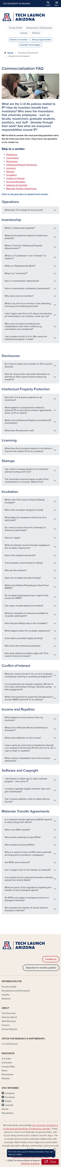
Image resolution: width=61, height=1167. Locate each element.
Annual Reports (9, 1029)
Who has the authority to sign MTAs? (23, 837)
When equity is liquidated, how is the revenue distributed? (27, 759)
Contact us (50, 959)
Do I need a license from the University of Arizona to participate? (25, 529)
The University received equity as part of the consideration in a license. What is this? (27, 480)
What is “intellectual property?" (20, 228)
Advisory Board (9, 1017)
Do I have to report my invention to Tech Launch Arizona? (28, 365)
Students (36, 33)
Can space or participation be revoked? (24, 605)
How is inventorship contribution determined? (27, 288)
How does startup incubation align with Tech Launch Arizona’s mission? (27, 654)
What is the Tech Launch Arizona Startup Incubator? (25, 501)
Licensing (11, 168)
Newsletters (7, 1113)
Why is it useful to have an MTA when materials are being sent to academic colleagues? (28, 853)
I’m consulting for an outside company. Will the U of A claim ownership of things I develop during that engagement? (29, 687)
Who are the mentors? (15, 570)
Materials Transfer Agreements (21, 188)
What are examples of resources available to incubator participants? (26, 614)
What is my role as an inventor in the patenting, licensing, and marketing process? (28, 305)
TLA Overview (9, 1013)
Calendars (7, 1062)
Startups (10, 171)
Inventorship (12, 158)
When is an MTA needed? (17, 829)
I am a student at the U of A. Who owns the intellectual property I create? (26, 338)
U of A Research (10, 1043)
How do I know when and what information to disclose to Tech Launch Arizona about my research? (27, 377)
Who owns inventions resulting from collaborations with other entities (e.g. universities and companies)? (23, 326)
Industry (24, 33)
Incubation (11, 175)
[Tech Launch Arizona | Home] (30, 17)
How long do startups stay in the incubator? (26, 623)
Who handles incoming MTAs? (19, 844)
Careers (6, 1025)
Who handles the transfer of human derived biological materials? (26, 909)
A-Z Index (6, 1058)
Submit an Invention (19, 39)
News (4, 1070)
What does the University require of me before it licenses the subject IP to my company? (28, 450)
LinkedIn (9, 1105)
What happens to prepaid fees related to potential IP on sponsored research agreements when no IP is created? (28, 410)
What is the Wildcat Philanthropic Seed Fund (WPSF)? (27, 587)
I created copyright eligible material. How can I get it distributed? (28, 790)
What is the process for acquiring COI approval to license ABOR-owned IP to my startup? (29, 698)
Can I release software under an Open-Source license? (27, 800)
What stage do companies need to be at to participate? (26, 519)
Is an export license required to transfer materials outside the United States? (29, 879)
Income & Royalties (15, 181)
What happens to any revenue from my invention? (24, 719)
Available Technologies (30, 45)
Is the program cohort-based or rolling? (24, 562)
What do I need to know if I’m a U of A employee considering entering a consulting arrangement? (29, 675)
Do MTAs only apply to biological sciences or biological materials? (27, 899)
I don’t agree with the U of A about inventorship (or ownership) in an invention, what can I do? (28, 315)
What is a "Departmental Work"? (20, 265)
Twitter (8, 1101)
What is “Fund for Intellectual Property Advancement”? (23, 247)
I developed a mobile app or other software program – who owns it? (26, 780)
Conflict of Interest (15, 178)
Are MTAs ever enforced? (17, 862)
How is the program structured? (20, 555)
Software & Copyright (16, 185)
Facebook (10, 1097)
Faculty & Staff (15, 28)
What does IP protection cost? (19, 430)
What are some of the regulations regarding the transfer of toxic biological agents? (28, 889)
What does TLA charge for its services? (24, 210)
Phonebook (7, 1074)
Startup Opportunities (41, 39)
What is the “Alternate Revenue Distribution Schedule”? (26, 729)
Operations (11, 154)
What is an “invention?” (16, 273)
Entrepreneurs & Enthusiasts (39, 28)
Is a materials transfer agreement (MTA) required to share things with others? (28, 821)
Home (10, 52)
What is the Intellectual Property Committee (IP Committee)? (28, 421)
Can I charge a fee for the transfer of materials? (28, 869)
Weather (6, 1078)
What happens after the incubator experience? (27, 630)
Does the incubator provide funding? (23, 577)
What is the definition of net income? (23, 737)
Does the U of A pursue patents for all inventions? (23, 398)
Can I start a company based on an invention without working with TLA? (27, 470)
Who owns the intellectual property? (22, 645)
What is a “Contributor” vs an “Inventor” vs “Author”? (25, 257)
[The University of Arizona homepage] (16, 3)
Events (5, 1109)
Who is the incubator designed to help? (24, 510)
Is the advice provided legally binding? (24, 638)
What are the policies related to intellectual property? (26, 237)
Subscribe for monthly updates (41, 967)
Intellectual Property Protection (21, 164)
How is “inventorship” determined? (22, 281)
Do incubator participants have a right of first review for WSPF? (26, 597)
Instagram (10, 1093)
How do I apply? (12, 537)
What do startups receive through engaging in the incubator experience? (27, 546)
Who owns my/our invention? (19, 296)
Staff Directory (9, 1021)
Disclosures (12, 161)
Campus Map (8, 1066)
